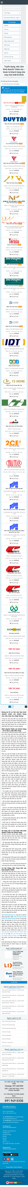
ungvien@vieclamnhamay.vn (12, 1122)
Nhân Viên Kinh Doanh (14, 102)
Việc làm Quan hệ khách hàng (9, 1028)
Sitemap (4, 1140)
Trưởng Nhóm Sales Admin (14, 573)
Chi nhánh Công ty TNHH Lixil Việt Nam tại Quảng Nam (18, 964)
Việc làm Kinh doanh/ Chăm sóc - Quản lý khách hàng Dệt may (13, 1069)
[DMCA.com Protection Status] (18, 1182)
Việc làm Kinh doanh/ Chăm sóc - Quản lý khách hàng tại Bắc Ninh (13, 1012)
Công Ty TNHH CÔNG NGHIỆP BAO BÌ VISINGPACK (18, 953)
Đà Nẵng (8, 188)
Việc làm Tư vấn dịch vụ (7, 1042)
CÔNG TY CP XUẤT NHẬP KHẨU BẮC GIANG (14, 636)
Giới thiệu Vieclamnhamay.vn (9, 1131)
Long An (8, 209)
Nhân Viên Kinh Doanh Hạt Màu (14, 123)
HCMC (8, 109)
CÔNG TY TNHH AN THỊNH (14, 429)
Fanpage (8, 1086)
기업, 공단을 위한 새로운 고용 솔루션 (11, 1143)
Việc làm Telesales (6, 1038)
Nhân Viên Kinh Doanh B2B (14, 467)
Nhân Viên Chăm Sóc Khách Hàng (14, 426)
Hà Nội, (6, 472)
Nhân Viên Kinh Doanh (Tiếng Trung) (13, 163)
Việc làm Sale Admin (6, 1035)
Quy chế (5, 1138)
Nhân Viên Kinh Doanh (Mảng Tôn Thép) (14, 672)
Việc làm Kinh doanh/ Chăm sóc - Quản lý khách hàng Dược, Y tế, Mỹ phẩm (13, 1075)
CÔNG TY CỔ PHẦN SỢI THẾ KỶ (14, 556)
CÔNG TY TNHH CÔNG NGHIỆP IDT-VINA (14, 348)
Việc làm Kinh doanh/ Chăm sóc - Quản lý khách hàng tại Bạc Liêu (13, 996)
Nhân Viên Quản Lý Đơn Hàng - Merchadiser (14, 509)
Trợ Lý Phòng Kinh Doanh (14, 143)
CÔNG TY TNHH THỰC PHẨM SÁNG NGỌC (14, 185)
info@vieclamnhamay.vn (11, 1118)
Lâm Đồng (8, 658)
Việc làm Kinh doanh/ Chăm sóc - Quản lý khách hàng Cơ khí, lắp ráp (13, 1053)
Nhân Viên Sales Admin (14, 183)
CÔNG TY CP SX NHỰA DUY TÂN (14, 126)
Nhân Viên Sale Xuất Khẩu (14, 285)
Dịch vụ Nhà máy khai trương (9, 1113)
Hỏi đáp (4, 1136)
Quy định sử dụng (7, 1134)
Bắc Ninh (9, 351)
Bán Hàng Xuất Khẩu (14, 633)
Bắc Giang (8, 148)
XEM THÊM (14, 982)
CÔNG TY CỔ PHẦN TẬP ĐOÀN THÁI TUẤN (14, 469)
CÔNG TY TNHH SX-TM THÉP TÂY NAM (14, 655)
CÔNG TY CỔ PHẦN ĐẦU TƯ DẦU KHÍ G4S (14, 409)
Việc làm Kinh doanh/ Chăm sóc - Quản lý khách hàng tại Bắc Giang (13, 1007)
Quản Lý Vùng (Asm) (13, 244)
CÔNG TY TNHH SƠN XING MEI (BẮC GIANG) (14, 146)
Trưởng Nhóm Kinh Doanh (14, 553)
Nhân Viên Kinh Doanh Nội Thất (14, 385)
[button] (12, 12)
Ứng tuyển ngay (14, 113)
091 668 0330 (18, 1086)
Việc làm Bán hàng (6, 1046)
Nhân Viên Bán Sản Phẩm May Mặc (14, 488)
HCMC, (9, 472)
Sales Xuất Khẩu (14, 692)
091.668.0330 (8, 1120)
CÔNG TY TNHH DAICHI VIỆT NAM (14, 247)
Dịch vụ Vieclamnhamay (8, 1111)
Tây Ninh (9, 558)
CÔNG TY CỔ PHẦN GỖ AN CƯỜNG (14, 309)
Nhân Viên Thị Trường (14, 653)
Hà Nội (8, 230)
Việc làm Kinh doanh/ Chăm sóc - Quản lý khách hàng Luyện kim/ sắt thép (13, 1058)
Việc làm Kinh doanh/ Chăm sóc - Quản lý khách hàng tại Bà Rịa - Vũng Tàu (13, 1001)
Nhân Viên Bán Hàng (14, 446)
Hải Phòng (8, 431)
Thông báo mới (6, 1132)
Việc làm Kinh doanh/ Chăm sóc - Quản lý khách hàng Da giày (13, 1064)
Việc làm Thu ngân (6, 1031)
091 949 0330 (14, 1100)
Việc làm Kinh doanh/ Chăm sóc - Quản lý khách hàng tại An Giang (13, 990)
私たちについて (6, 1141)
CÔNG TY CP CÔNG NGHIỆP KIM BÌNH (14, 368)
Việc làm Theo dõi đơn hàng (8, 1024)
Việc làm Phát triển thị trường (8, 1021)
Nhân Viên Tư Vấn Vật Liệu (14, 326)
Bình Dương (8, 392)
